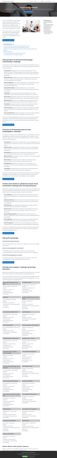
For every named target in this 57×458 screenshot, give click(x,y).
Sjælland (42, 1)
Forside (31, 1)
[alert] (28, 454)
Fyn (38, 1)
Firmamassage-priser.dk (8, 1)
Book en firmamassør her (8, 40)
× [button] (56, 451)
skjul (13, 44)
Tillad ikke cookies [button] (31, 456)
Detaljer (37, 454)
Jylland (35, 1)
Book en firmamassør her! (28, 11)
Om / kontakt (47, 1)
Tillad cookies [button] (25, 456)
